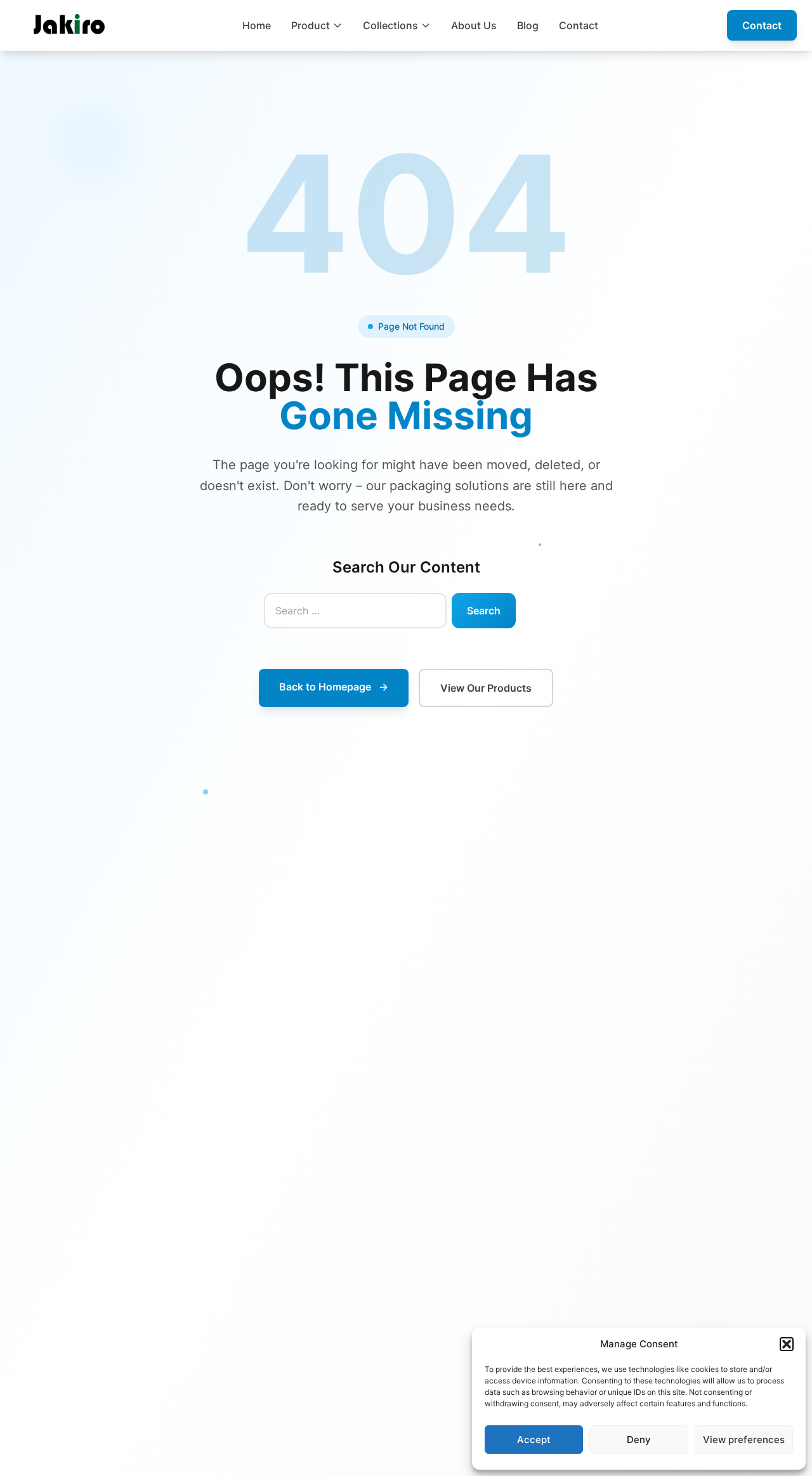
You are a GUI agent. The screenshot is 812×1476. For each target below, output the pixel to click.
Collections (390, 25)
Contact (578, 25)
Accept (534, 1440)
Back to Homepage (333, 686)
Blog (528, 25)
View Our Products (486, 688)
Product (310, 25)
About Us (474, 25)
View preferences (744, 1440)
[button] (786, 1344)
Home (256, 25)
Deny (639, 1440)
